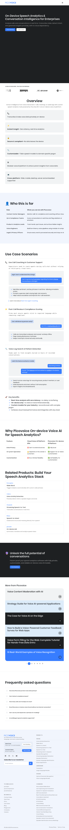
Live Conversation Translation (44, 807)
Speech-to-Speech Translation (45, 790)
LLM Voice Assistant (41, 793)
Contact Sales (8, 797)
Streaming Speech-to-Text (43, 747)
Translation (39, 768)
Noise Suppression (41, 762)
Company (7, 810)
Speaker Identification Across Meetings (47, 820)
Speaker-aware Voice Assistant (45, 818)
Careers (6, 812)
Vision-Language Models (43, 778)
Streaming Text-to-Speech (43, 752)
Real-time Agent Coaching (29, 301)
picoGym (6, 786)
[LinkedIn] (5, 755)
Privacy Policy (52, 827)
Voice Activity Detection (43, 741)
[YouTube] (16, 755)
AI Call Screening (41, 799)
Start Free (7, 799)
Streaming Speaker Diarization (44, 756)
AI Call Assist (39, 801)
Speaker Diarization (41, 758)
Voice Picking (40, 814)
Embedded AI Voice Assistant (44, 816)
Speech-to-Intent (41, 745)
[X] (12, 755)
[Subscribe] (31, 763)
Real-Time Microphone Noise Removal (46, 795)
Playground (7, 807)
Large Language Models (43, 770)
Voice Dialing (40, 803)
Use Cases (7, 803)
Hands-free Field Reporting (43, 812)
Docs (5, 801)
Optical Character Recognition (44, 776)
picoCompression (9, 788)
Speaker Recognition (42, 754)
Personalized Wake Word (43, 786)
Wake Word (39, 743)
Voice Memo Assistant (42, 797)
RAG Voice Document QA (43, 805)
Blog (5, 805)
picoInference (8, 790)
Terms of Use (61, 827)
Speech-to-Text (40, 749)
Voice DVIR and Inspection (43, 810)
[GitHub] (9, 755)
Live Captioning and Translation (45, 788)
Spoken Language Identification (45, 760)
